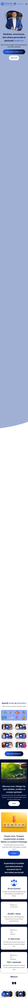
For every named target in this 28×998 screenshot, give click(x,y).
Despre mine (14, 57)
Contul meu (20, 4)
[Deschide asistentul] (3, 994)
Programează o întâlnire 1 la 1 (14, 51)
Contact (14, 853)
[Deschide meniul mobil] (26, 4)
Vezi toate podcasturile (14, 753)
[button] (7, 727)
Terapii (14, 803)
